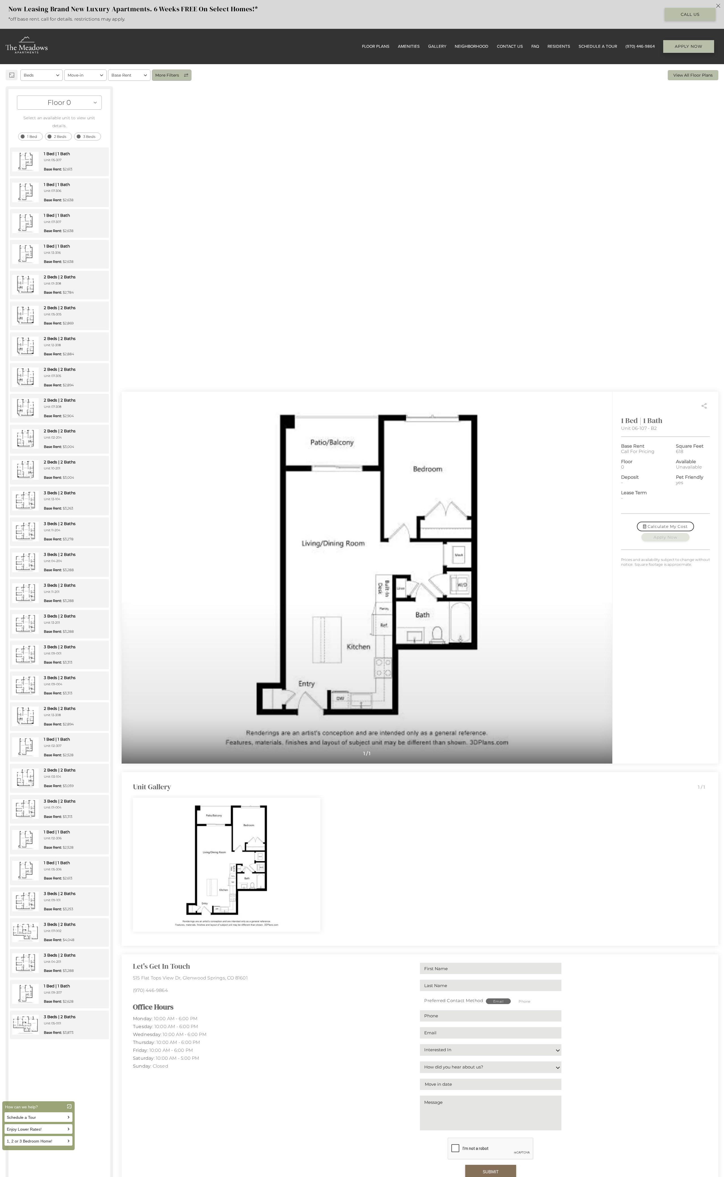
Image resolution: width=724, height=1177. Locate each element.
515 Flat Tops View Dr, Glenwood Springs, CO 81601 (190, 978)
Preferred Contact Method (453, 1000)
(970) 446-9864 (150, 990)
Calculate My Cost (667, 526)
